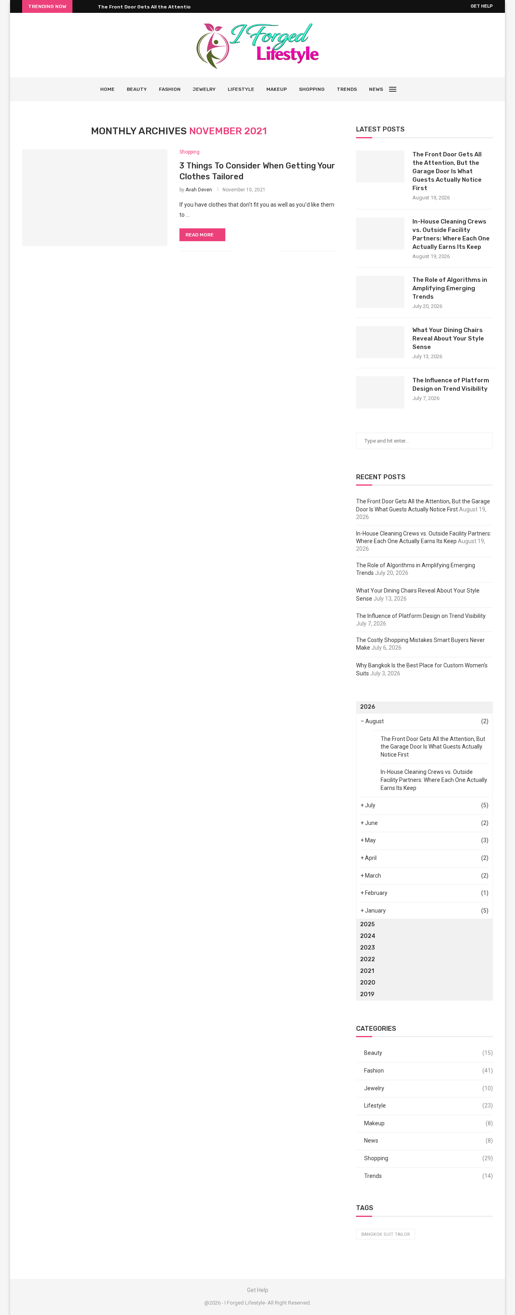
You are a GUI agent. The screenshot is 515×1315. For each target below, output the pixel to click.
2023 (367, 947)
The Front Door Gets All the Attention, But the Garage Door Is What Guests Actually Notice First (447, 171)
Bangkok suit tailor (385, 1234)
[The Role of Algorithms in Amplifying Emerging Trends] (380, 292)
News (376, 89)
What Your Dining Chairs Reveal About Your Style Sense (448, 338)
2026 (367, 707)
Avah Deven (198, 190)
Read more (199, 235)
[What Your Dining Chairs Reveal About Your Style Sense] (380, 342)
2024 (367, 936)
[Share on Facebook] (249, 251)
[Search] (411, 89)
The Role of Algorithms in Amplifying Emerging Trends (449, 288)
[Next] (90, 6)
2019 (367, 994)
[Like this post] (240, 251)
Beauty (137, 89)
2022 (367, 959)
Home (107, 89)
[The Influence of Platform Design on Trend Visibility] (380, 392)
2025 (367, 924)
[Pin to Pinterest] (266, 251)
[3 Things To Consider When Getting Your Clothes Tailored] (94, 197)
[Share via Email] (275, 251)
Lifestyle (241, 89)
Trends (347, 89)
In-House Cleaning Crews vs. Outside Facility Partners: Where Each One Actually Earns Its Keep (451, 234)
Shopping (312, 89)
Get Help (482, 6)
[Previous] (80, 6)
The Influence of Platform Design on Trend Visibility (450, 384)
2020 (367, 982)
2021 (367, 971)
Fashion (170, 89)
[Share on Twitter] (258, 251)
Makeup (276, 89)
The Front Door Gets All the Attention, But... (153, 7)
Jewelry (204, 89)
